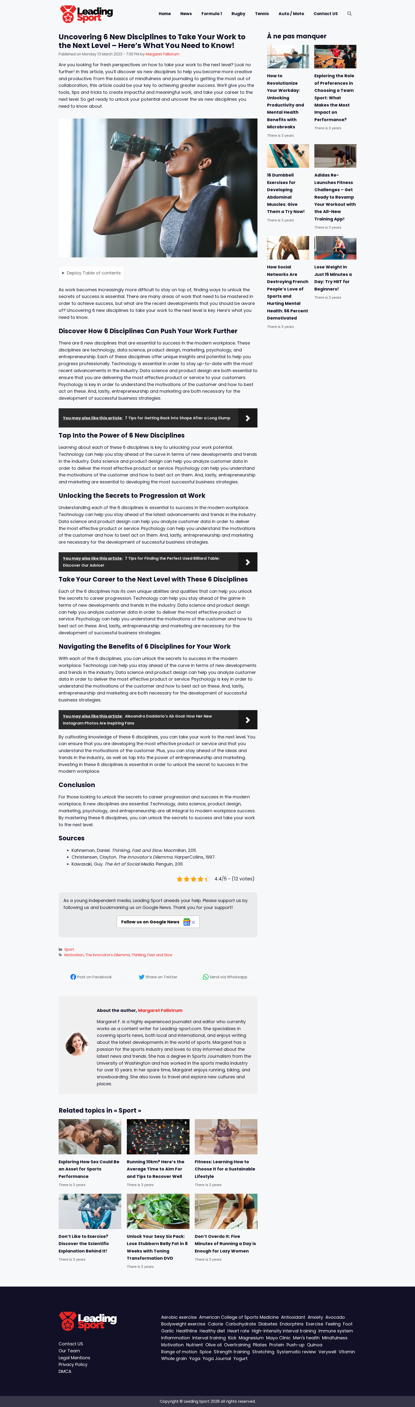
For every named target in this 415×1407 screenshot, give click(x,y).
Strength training (232, 1352)
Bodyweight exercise (183, 1324)
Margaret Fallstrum (160, 1010)
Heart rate (238, 1331)
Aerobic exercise (179, 1317)
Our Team (69, 1351)
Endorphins (292, 1324)
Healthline (186, 1331)
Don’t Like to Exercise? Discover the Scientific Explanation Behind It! (84, 1244)
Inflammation (175, 1338)
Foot (348, 1324)
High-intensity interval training (284, 1331)
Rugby (238, 14)
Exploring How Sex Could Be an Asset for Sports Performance (89, 1169)
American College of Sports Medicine (239, 1317)
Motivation (74, 954)
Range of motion (179, 1352)
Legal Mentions (74, 1358)
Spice (205, 1352)
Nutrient (194, 1345)
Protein (276, 1345)
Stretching (263, 1352)
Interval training (209, 1338)
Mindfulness (335, 1338)
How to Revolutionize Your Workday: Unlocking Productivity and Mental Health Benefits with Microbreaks (285, 101)
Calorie (215, 1324)
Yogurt (240, 1359)
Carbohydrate (241, 1324)
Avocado (335, 1317)
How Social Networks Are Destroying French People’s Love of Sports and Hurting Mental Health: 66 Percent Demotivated (287, 292)
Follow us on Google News (150, 922)
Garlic (167, 1331)
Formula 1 (211, 14)
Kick (232, 1338)
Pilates (260, 1345)
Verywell (327, 1352)
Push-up (296, 1345)
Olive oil (213, 1345)
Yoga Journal (217, 1359)
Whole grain (174, 1359)
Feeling (333, 1324)
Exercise (314, 1324)
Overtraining (237, 1345)
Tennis (262, 14)
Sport (69, 949)
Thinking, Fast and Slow (152, 954)
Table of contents (94, 273)
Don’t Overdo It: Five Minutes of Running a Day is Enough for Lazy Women (225, 1244)
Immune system (335, 1331)
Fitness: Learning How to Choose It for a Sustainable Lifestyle (225, 1169)
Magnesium (251, 1338)
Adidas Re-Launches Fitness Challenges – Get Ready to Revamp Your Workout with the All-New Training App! (335, 197)
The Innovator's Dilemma (107, 954)
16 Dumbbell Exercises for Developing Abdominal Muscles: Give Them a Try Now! (286, 193)
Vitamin (347, 1352)
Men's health (306, 1338)
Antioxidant (293, 1317)
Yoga (194, 1359)
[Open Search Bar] (349, 13)
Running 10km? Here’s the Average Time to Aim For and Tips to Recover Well (155, 1169)
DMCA (65, 1372)
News (186, 14)
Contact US (326, 14)
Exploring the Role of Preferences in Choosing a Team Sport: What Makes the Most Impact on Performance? (334, 97)
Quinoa (314, 1345)
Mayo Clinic (278, 1338)
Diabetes (267, 1324)
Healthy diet (212, 1331)
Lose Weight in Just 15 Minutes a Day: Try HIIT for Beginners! (333, 278)
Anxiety (315, 1317)
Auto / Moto (291, 14)
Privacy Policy (73, 1365)
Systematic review (296, 1352)
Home (165, 14)
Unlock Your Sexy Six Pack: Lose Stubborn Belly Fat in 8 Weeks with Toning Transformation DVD (157, 1247)
